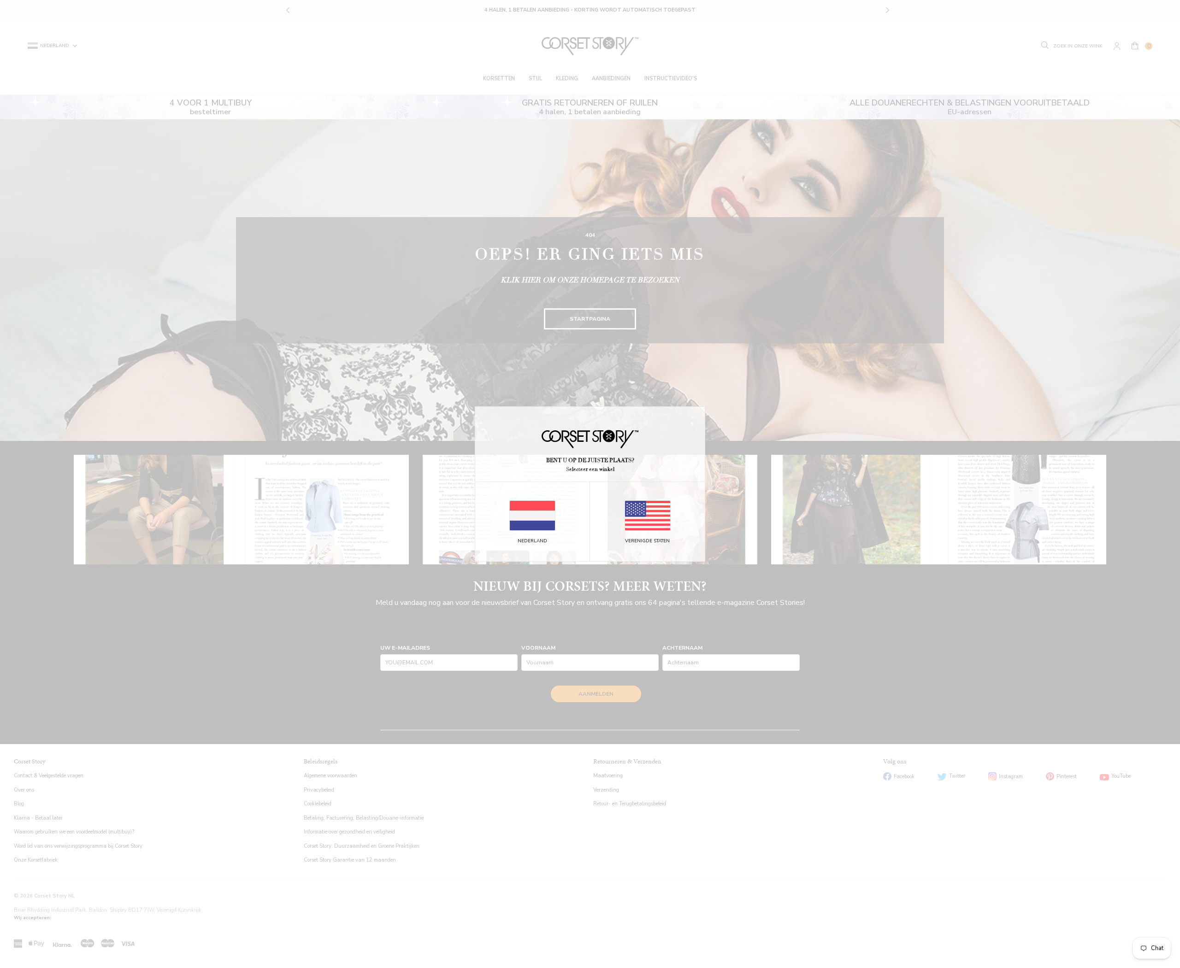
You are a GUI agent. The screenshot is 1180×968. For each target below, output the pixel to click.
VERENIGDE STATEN (647, 541)
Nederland (532, 541)
